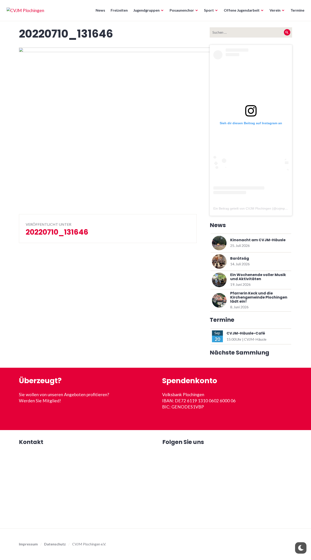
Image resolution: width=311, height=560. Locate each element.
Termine (297, 10)
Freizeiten (119, 10)
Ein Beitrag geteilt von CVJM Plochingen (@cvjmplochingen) (256, 208)
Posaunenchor (182, 10)
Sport (209, 10)
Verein (275, 10)
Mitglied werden (84, 416)
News (100, 10)
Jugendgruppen (146, 10)
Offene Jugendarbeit (242, 10)
